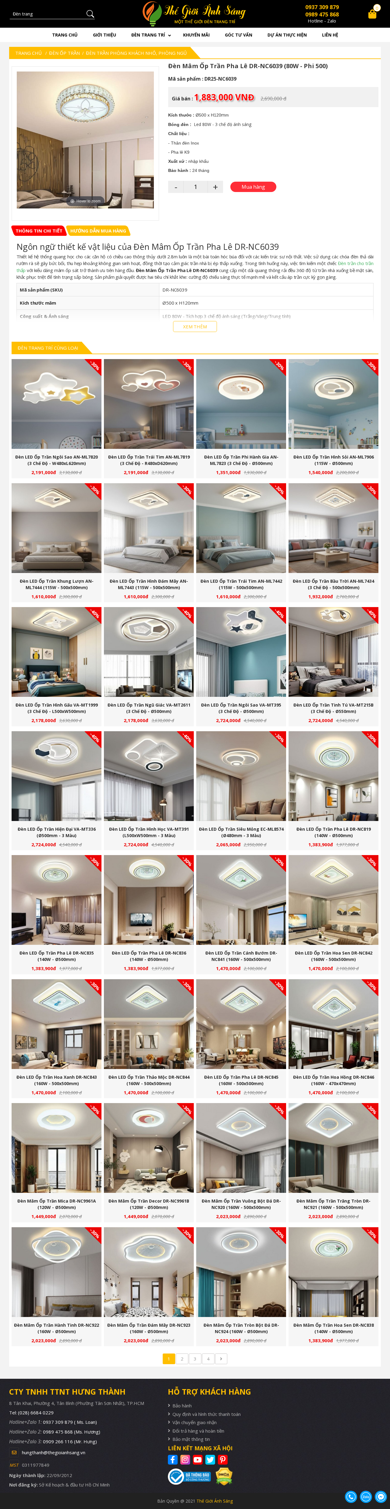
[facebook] (173, 1460)
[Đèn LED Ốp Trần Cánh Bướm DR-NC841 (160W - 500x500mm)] (241, 900)
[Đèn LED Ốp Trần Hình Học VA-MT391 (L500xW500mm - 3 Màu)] (149, 776)
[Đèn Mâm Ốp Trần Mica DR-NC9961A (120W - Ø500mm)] (56, 1148)
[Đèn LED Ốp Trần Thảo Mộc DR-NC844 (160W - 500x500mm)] (149, 1024)
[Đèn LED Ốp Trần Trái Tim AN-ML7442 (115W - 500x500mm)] (241, 528)
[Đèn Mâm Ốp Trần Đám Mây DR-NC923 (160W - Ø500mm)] (149, 1272)
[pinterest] (223, 1460)
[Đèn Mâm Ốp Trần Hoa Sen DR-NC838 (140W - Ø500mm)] (333, 1272)
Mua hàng (59, 407)
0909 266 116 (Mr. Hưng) (70, 1441)
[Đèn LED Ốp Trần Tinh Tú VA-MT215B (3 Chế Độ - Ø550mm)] (333, 652)
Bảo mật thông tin (191, 1439)
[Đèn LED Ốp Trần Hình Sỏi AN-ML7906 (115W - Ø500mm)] (333, 404)
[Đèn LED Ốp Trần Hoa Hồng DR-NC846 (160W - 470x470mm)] (333, 1024)
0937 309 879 (322, 7)
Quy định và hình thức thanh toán (206, 1414)
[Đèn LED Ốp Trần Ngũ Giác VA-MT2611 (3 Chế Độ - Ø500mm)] (149, 652)
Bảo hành (182, 1405)
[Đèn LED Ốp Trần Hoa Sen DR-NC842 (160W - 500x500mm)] (333, 900)
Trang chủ (65, 35)
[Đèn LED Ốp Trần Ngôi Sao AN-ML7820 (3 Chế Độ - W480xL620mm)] (56, 404)
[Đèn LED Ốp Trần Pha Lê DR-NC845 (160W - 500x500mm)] (241, 1024)
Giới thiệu (104, 35)
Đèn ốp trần (64, 53)
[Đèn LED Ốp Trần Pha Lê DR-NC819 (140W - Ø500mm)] (333, 776)
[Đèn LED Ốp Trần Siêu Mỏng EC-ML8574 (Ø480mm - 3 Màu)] (241, 776)
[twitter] (211, 1460)
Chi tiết (54, 407)
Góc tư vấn (238, 35)
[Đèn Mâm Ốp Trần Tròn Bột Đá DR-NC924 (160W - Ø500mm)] (241, 1272)
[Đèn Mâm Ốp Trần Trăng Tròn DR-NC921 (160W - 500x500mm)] (333, 1148)
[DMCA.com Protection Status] (221, 1477)
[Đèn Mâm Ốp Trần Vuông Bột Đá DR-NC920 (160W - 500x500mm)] (241, 1148)
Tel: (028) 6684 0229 (31, 1412)
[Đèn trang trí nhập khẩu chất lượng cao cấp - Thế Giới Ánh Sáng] (195, 13)
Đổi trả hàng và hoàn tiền (198, 1431)
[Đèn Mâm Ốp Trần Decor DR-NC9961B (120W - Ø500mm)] (149, 1148)
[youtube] (198, 1460)
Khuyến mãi (196, 35)
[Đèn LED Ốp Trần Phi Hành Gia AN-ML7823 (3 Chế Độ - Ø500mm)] (241, 404)
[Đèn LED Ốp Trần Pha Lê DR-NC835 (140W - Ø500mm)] (56, 900)
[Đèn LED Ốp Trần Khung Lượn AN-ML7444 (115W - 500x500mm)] (56, 528)
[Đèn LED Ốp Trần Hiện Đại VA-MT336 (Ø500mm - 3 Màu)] (56, 776)
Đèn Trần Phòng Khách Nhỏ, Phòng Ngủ (136, 53)
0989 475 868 (322, 14)
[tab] (39, 230)
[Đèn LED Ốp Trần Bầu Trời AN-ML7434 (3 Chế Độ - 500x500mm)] (333, 528)
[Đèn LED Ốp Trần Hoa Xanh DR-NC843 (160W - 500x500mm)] (56, 1024)
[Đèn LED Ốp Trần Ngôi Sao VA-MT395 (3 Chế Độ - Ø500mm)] (241, 652)
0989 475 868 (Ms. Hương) (71, 1432)
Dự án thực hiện (287, 35)
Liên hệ (330, 35)
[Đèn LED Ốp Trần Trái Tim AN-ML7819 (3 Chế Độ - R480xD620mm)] (149, 404)
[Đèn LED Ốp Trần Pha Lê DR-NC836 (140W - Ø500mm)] (149, 900)
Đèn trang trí (148, 35)
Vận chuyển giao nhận (194, 1422)
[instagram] (186, 1460)
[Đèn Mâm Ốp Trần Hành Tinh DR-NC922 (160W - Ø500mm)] (56, 1272)
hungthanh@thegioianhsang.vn (53, 1452)
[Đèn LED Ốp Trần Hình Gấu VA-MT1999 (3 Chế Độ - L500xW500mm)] (56, 652)
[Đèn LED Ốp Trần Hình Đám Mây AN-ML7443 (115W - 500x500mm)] (149, 528)
